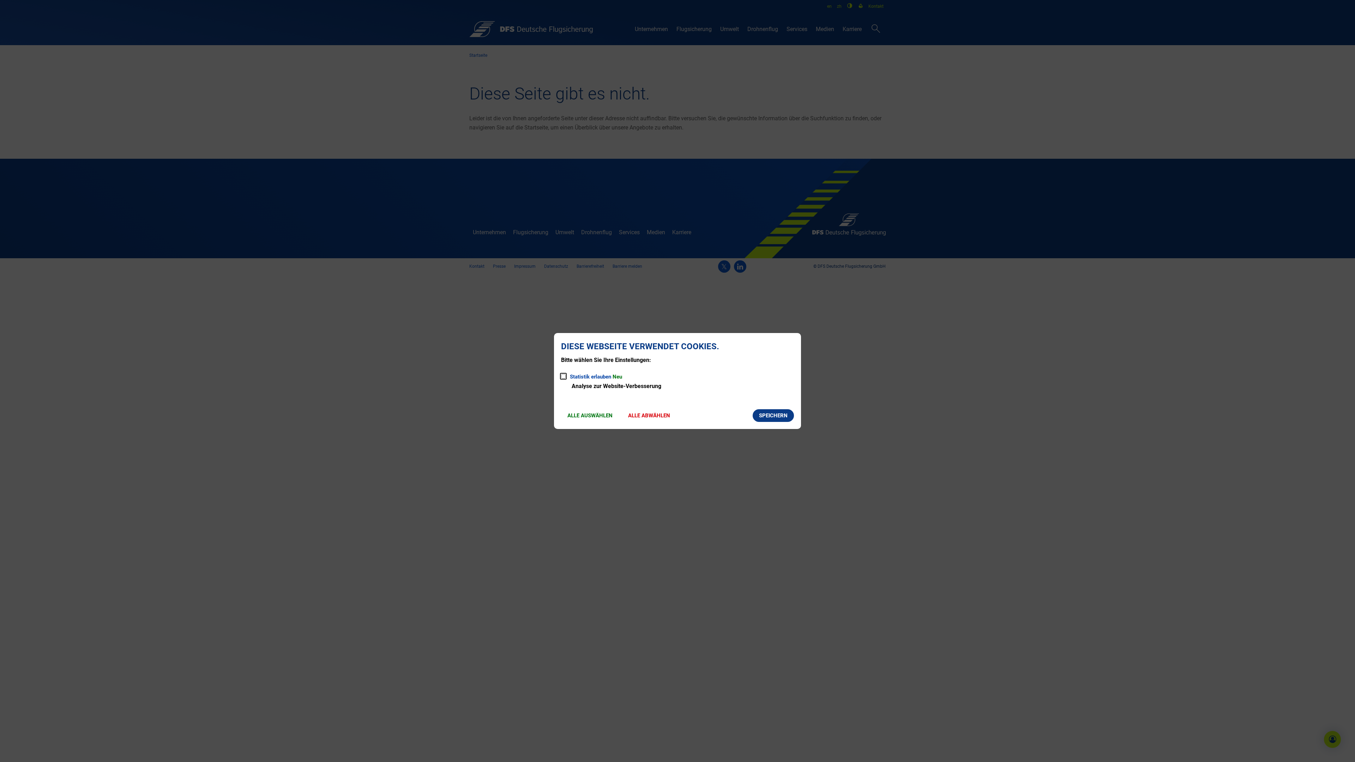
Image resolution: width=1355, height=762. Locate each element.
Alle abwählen (649, 415)
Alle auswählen (590, 415)
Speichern (773, 415)
